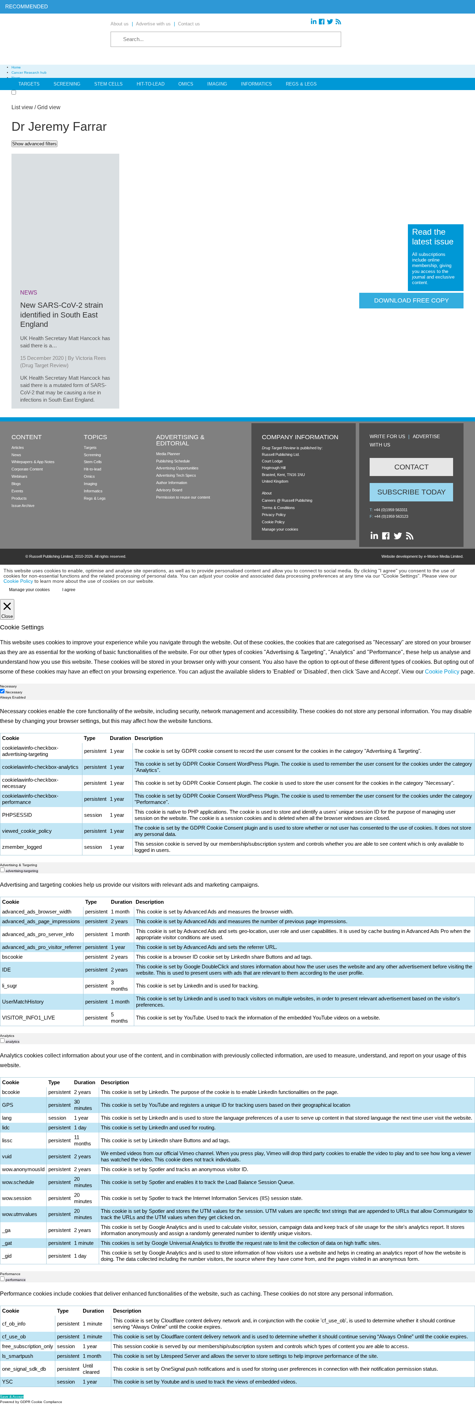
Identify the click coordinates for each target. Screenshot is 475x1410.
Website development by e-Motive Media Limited (421, 556)
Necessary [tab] (8, 686)
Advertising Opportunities (177, 468)
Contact (411, 467)
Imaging (217, 84)
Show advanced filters (34, 143)
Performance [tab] (10, 1274)
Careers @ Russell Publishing (287, 500)
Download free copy (411, 300)
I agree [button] (68, 589)
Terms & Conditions (278, 508)
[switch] (2, 870)
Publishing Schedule (173, 461)
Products (19, 498)
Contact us (189, 23)
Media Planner (168, 454)
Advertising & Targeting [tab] (18, 865)
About (267, 493)
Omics (185, 84)
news (28, 293)
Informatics (256, 84)
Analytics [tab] (7, 1036)
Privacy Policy (274, 515)
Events (17, 491)
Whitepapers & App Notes (33, 462)
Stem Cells (108, 84)
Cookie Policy (273, 522)
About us (120, 23)
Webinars (19, 476)
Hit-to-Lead (150, 84)
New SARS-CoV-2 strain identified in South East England (61, 315)
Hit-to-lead (92, 469)
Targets (29, 84)
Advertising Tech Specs (176, 475)
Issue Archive (22, 505)
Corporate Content (27, 469)
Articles (17, 447)
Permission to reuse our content (183, 497)
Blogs (16, 484)
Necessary (14, 692)
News (16, 455)
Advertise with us (153, 23)
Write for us (387, 436)
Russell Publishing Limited (51, 556)
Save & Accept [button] (12, 1397)
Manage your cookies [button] (280, 529)
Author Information (171, 483)
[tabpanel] (237, 781)
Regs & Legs (301, 84)
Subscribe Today (411, 492)
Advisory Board (169, 490)
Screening (67, 84)
